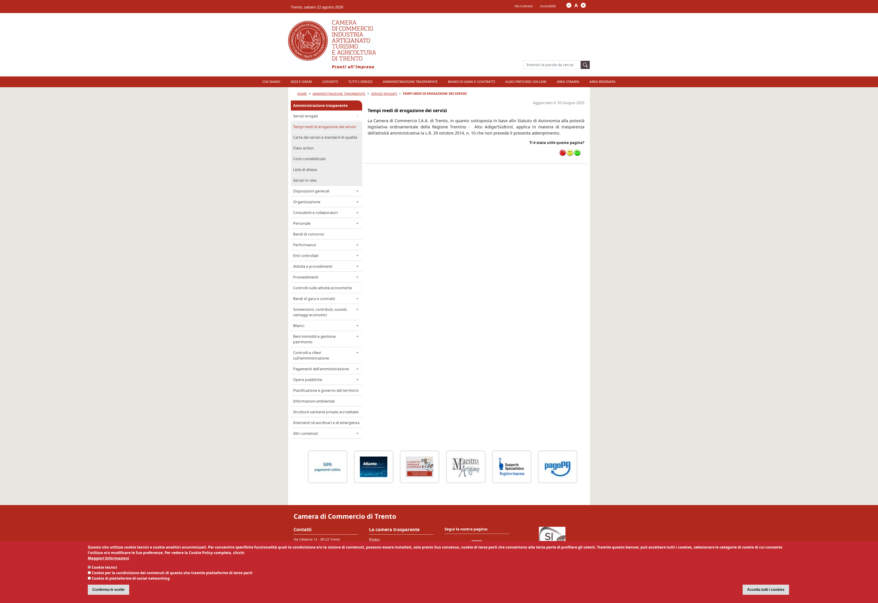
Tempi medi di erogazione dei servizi (324, 126)
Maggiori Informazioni (108, 558)
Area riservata (602, 81)
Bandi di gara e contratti (471, 81)
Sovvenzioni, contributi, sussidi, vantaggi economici (320, 312)
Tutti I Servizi (360, 81)
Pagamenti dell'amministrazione (321, 368)
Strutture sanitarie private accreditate (326, 411)
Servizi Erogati (384, 94)
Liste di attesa (305, 169)
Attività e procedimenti (312, 266)
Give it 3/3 (577, 152)
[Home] (332, 23)
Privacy (374, 539)
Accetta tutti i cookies (765, 590)
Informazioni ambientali (314, 401)
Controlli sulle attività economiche (322, 287)
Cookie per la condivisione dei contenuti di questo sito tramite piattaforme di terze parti (172, 572)
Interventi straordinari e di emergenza (326, 422)
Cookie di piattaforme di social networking (131, 578)
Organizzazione (306, 201)
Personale (302, 223)
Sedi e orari (301, 81)
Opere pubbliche (307, 379)
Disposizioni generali (311, 191)
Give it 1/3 (562, 152)
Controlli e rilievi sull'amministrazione (311, 355)
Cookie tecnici (104, 567)
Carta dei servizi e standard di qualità (325, 137)
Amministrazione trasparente (320, 105)
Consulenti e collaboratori (315, 212)
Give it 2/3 (570, 152)
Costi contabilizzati (309, 158)
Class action (303, 148)
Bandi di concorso (308, 234)
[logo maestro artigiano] (465, 466)
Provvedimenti (305, 277)
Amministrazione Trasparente (410, 81)
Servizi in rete (304, 180)
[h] (585, 65)
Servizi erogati (305, 116)
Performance (304, 244)
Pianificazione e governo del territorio (326, 390)
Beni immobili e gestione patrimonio (314, 339)
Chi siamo (271, 81)
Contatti (330, 81)
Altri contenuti (305, 433)
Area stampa (568, 81)
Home (302, 94)
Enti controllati (306, 255)
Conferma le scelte (108, 590)
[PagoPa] (557, 466)
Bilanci (298, 325)
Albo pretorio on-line (525, 81)
